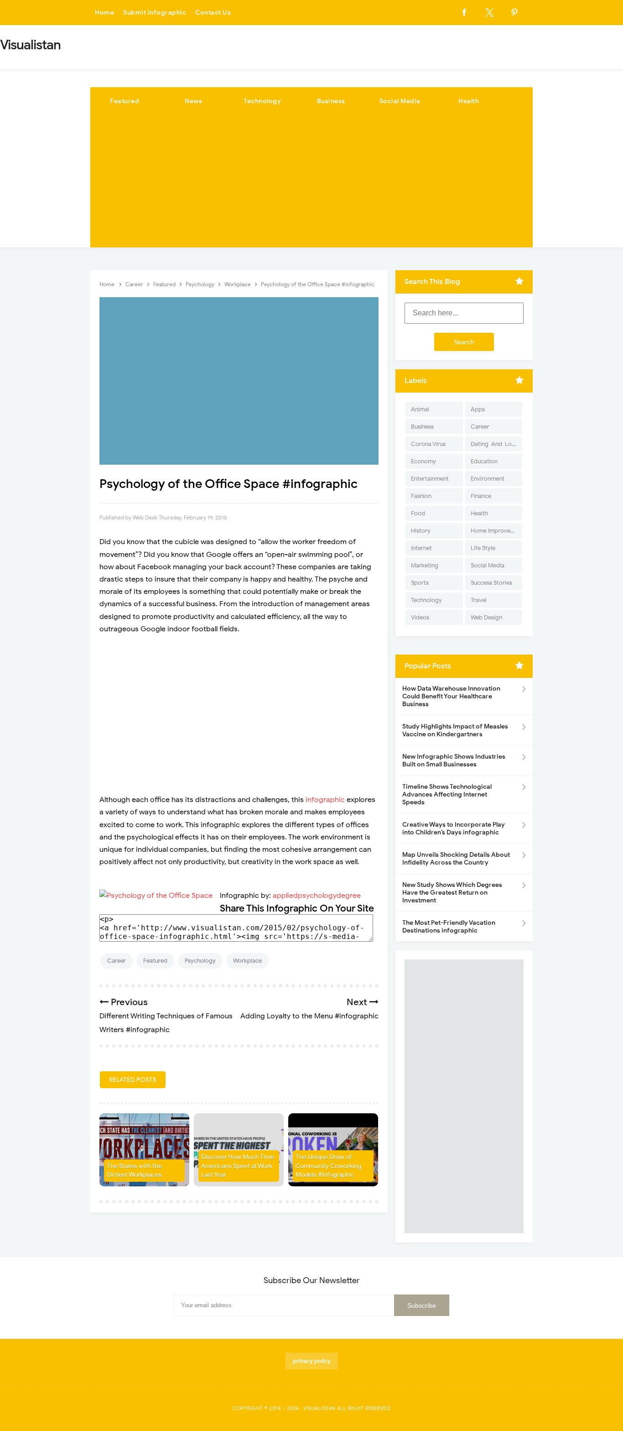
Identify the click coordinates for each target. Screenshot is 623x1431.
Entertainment (430, 478)
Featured (124, 101)
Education (484, 461)
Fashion (421, 496)
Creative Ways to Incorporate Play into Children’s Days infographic (453, 828)
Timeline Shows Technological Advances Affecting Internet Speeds (447, 794)
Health (468, 101)
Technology (262, 101)
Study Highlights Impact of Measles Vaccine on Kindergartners (455, 730)
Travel (479, 600)
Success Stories (491, 583)
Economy (423, 461)
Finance (481, 496)
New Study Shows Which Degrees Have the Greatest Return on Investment (452, 892)
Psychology (200, 960)
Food (418, 513)
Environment (487, 478)
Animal (420, 409)
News (193, 101)
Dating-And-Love (494, 444)
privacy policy (312, 1361)
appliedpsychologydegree (317, 895)
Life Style (483, 548)
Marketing (424, 565)
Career (116, 960)
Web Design (486, 617)
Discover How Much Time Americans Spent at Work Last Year (237, 1166)
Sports (420, 583)
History (421, 531)
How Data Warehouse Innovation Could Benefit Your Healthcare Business (451, 696)
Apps (478, 409)
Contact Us (213, 12)
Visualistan (319, 1408)
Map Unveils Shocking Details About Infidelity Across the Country (456, 858)
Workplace (247, 960)
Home (104, 12)
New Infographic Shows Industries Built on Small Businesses (453, 760)
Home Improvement (496, 531)
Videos (420, 617)
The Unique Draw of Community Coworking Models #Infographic (328, 1166)
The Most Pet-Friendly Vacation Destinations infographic (448, 926)
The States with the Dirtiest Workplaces (134, 1170)
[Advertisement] (311, 183)
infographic (325, 799)
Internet (421, 548)
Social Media (400, 101)
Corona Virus (428, 444)
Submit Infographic (154, 12)
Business (331, 101)
